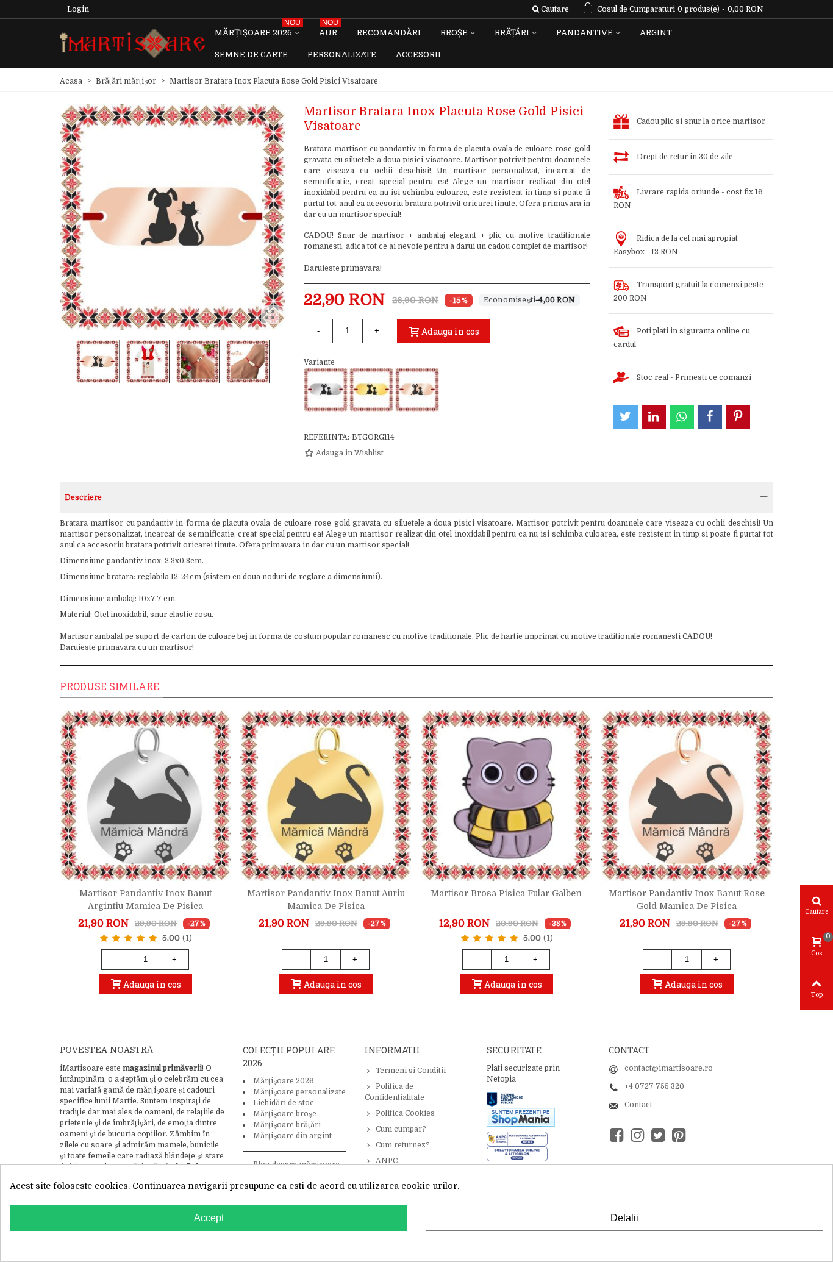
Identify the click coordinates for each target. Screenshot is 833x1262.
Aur (328, 29)
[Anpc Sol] (517, 1153)
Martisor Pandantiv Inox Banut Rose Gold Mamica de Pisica (687, 899)
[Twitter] (658, 1135)
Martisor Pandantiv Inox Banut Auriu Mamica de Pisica (326, 899)
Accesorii (418, 54)
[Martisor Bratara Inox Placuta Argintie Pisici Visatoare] (326, 390)
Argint (656, 32)
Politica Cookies (405, 1113)
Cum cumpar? (401, 1129)
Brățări (512, 32)
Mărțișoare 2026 (258, 29)
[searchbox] (550, 9)
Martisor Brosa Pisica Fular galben (506, 893)
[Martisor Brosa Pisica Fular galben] (506, 795)
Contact (638, 1104)
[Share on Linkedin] (654, 417)
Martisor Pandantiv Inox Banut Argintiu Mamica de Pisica (145, 899)
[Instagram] (637, 1135)
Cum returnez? (403, 1145)
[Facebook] (616, 1135)
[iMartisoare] (132, 44)
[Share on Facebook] (710, 417)
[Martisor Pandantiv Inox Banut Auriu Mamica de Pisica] (325, 795)
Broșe (454, 32)
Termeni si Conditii (411, 1070)
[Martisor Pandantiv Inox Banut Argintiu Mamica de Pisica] (145, 795)
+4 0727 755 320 (654, 1086)
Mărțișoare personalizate (299, 1092)
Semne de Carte (251, 54)
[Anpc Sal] (520, 1138)
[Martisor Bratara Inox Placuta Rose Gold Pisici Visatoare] (417, 390)
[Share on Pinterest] (738, 417)
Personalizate (341, 54)
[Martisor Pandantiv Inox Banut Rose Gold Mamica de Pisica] (686, 795)
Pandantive (584, 32)
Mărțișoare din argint (292, 1136)
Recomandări (389, 32)
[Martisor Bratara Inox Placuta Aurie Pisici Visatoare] (371, 390)
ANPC (387, 1161)
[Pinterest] (679, 1135)
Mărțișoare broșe (284, 1114)
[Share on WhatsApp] (682, 417)
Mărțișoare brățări (287, 1125)
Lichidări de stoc (283, 1103)
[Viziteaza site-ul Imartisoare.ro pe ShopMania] (521, 1116)
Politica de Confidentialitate (394, 1092)
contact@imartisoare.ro (668, 1068)
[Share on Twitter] (625, 417)
